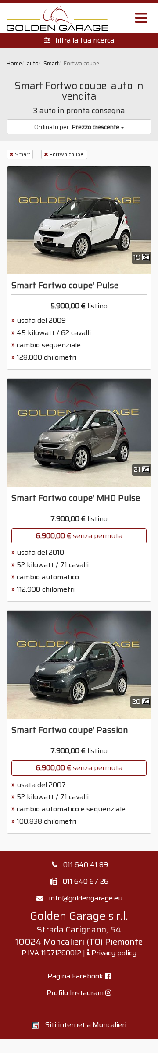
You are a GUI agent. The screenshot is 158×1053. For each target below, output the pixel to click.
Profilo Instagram (76, 992)
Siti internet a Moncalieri (85, 1024)
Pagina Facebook (76, 976)
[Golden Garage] (57, 18)
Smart (22, 154)
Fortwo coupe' (67, 154)
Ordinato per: (76, 127)
